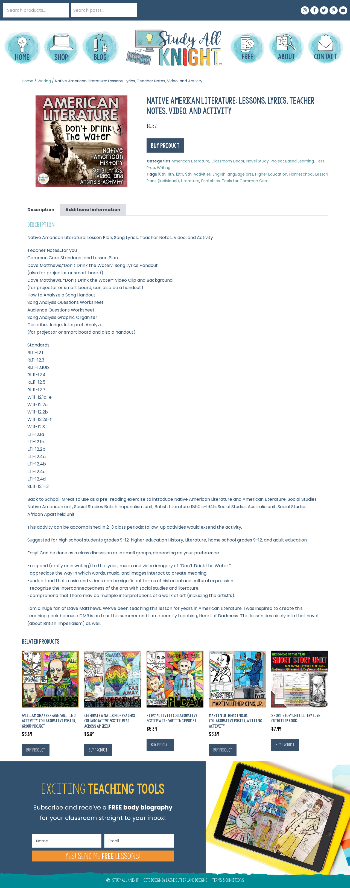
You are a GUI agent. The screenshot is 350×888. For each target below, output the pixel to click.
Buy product (165, 145)
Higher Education (271, 174)
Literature (190, 181)
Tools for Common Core (245, 181)
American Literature (190, 161)
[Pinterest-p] (333, 10)
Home (27, 81)
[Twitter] (324, 10)
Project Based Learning (292, 161)
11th (171, 174)
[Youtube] (343, 10)
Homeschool (301, 174)
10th (162, 174)
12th (179, 174)
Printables (210, 181)
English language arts (233, 174)
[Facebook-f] (314, 10)
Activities (202, 174)
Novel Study (257, 161)
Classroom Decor (227, 161)
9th (188, 174)
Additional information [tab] (92, 209)
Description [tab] (40, 209)
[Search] (129, 10)
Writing (44, 81)
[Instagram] (305, 10)
